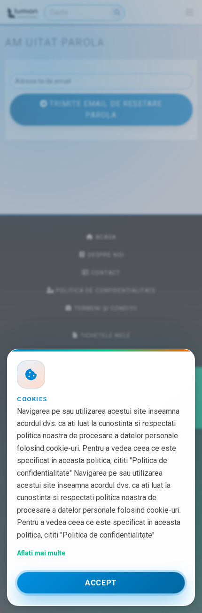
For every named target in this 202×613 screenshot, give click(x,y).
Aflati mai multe (41, 553)
